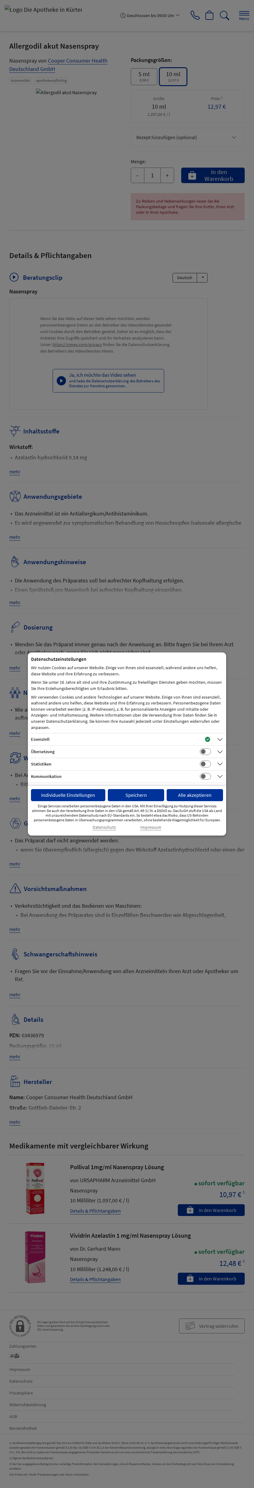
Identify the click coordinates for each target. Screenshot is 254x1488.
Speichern (136, 795)
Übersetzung (43, 751)
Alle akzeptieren (195, 795)
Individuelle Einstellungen (68, 795)
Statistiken (41, 764)
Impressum (150, 827)
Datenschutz (104, 827)
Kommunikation (46, 776)
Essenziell (40, 739)
